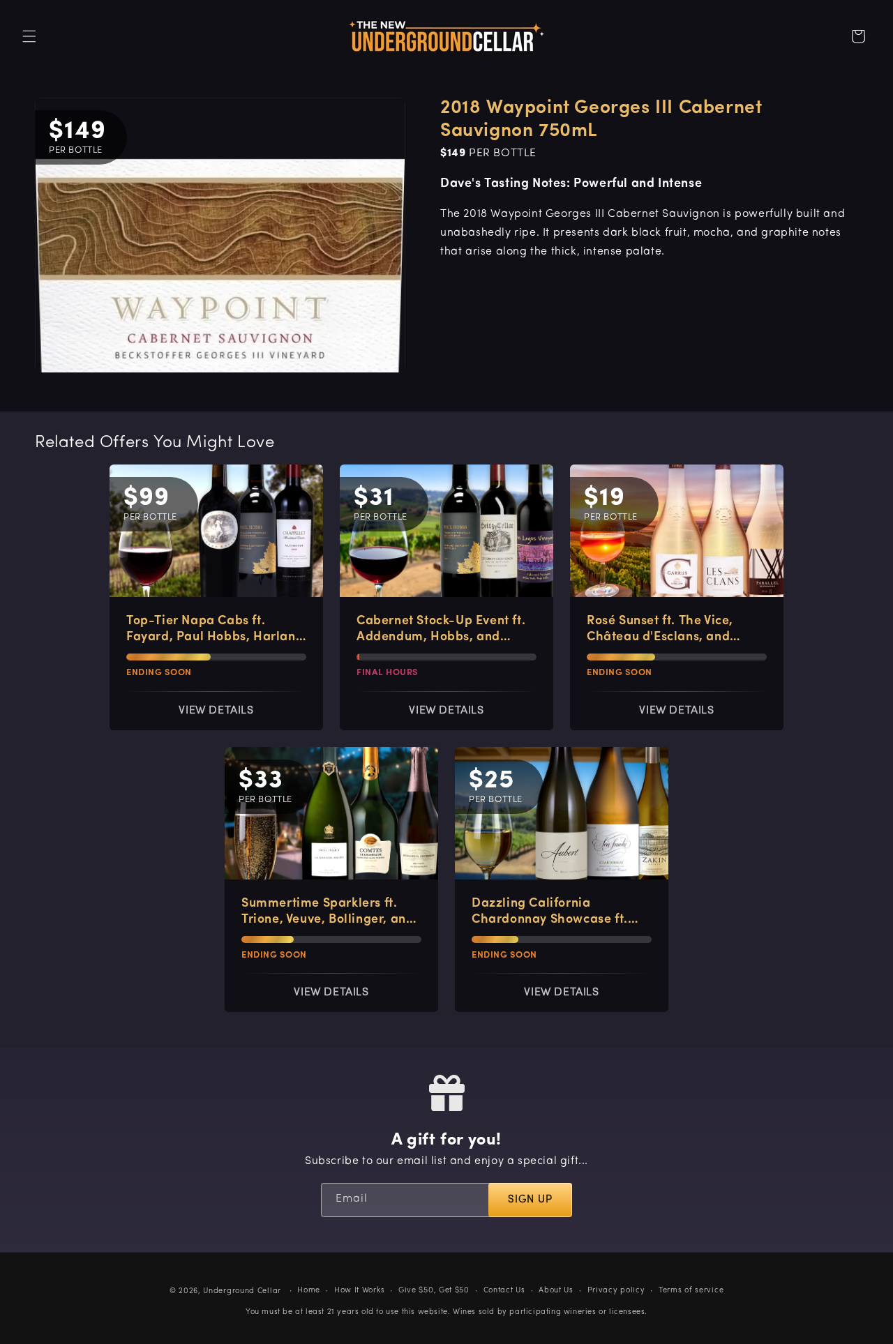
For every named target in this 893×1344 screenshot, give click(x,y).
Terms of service (691, 1290)
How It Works (359, 1290)
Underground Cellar (242, 1291)
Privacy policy (616, 1290)
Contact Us (504, 1290)
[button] (29, 36)
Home (308, 1290)
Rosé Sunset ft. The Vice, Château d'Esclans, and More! (660, 630)
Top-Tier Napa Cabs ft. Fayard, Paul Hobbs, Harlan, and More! (212, 630)
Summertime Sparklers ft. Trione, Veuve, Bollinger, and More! (327, 913)
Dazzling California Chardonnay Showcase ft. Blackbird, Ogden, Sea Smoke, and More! (550, 913)
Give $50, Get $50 (434, 1290)
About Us (556, 1290)
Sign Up (530, 1200)
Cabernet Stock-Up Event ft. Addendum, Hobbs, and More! (441, 630)
